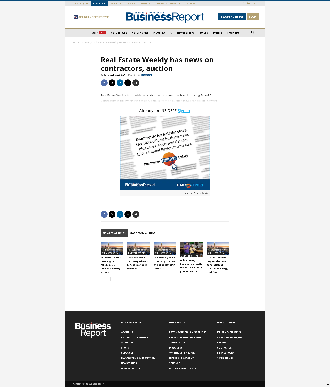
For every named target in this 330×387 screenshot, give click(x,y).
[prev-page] (103, 279)
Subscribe (131, 3)
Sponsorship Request (230, 337)
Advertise (116, 3)
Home (76, 42)
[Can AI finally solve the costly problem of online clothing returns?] (165, 248)
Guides (203, 32)
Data (98, 32)
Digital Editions (131, 368)
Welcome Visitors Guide (184, 368)
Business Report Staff (114, 75)
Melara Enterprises (229, 332)
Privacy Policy (226, 352)
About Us (127, 332)
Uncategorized (89, 42)
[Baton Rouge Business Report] (165, 17)
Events (217, 32)
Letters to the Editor (134, 337)
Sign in (184, 110)
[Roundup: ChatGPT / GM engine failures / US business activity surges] (112, 248)
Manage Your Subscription (138, 358)
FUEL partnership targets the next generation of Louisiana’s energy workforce (217, 265)
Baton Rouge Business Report (188, 332)
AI (171, 32)
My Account (99, 3)
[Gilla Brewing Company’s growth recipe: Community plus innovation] (191, 249)
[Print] (135, 82)
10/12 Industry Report (182, 352)
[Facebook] (242, 3)
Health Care (140, 32)
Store (125, 347)
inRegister (175, 347)
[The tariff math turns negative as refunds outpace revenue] (138, 248)
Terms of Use (225, 358)
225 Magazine (177, 342)
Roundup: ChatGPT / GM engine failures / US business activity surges (112, 265)
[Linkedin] (248, 3)
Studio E (174, 363)
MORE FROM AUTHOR (142, 233)
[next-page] (108, 279)
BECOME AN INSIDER (232, 16)
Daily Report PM (110, 253)
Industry (159, 32)
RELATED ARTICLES (114, 233)
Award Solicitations (182, 3)
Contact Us (146, 3)
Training (233, 32)
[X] (254, 3)
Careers (222, 342)
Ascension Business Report (186, 337)
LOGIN (252, 16)
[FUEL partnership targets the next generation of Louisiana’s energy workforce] (218, 248)
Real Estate (119, 32)
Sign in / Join (80, 3)
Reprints (162, 3)
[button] (253, 33)
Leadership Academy (181, 358)
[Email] (127, 82)
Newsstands (129, 363)
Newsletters (186, 32)
